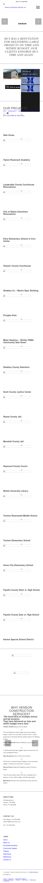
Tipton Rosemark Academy (16, 159)
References (7, 857)
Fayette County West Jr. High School (21, 589)
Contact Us (7, 859)
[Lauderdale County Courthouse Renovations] (16, 165)
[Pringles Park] (16, 296)
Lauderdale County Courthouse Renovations (18, 185)
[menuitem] (37, 7)
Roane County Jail (12, 416)
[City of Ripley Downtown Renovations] (16, 192)
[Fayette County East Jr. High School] (16, 595)
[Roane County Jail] (16, 397)
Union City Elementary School (18, 565)
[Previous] (5, 21)
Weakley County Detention (16, 367)
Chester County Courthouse (17, 265)
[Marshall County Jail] (16, 422)
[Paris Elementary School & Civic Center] (16, 220)
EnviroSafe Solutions (10, 845)
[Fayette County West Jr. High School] (16, 571)
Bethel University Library (15, 490)
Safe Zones (8, 135)
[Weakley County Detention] (16, 348)
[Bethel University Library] (16, 472)
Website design (33, 872)
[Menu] (37, 7)
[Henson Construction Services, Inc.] (17, 7)
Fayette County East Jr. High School (21, 614)
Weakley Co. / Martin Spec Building (20, 290)
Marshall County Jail (13, 441)
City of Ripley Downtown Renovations (15, 212)
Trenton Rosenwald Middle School (20, 515)
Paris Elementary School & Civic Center (19, 239)
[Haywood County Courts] (16, 447)
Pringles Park (10, 315)
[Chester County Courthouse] (16, 247)
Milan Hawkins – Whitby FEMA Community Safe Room (18, 341)
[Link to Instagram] (35, 876)
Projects (6, 851)
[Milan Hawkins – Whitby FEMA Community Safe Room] (16, 321)
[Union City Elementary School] (16, 546)
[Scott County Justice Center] (16, 373)
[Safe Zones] (16, 115)
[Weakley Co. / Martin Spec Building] (16, 271)
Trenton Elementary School (16, 540)
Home (5, 840)
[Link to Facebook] (38, 876)
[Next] (38, 21)
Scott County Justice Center (17, 391)
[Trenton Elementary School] (16, 521)
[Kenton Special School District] (16, 620)
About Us (6, 842)
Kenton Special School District (18, 639)
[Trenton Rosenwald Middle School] (16, 496)
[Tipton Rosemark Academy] (16, 141)
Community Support (10, 848)
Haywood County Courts (15, 466)
